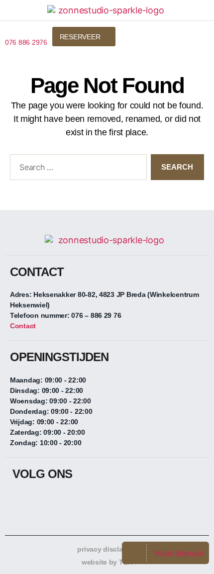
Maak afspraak (179, 553)
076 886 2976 (26, 42)
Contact (23, 326)
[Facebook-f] (20, 500)
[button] (194, 35)
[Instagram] (40, 500)
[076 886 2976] (8, 30)
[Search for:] (76, 169)
